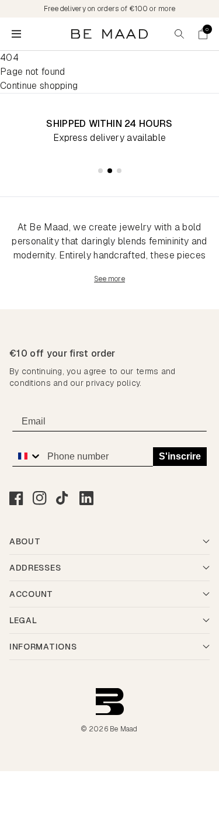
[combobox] (26, 456)
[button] (202, 34)
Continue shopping (39, 86)
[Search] (179, 34)
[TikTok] (63, 498)
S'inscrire (180, 456)
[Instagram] (40, 498)
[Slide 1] (100, 170)
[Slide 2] (109, 170)
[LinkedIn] (86, 498)
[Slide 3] (119, 170)
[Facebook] (16, 498)
